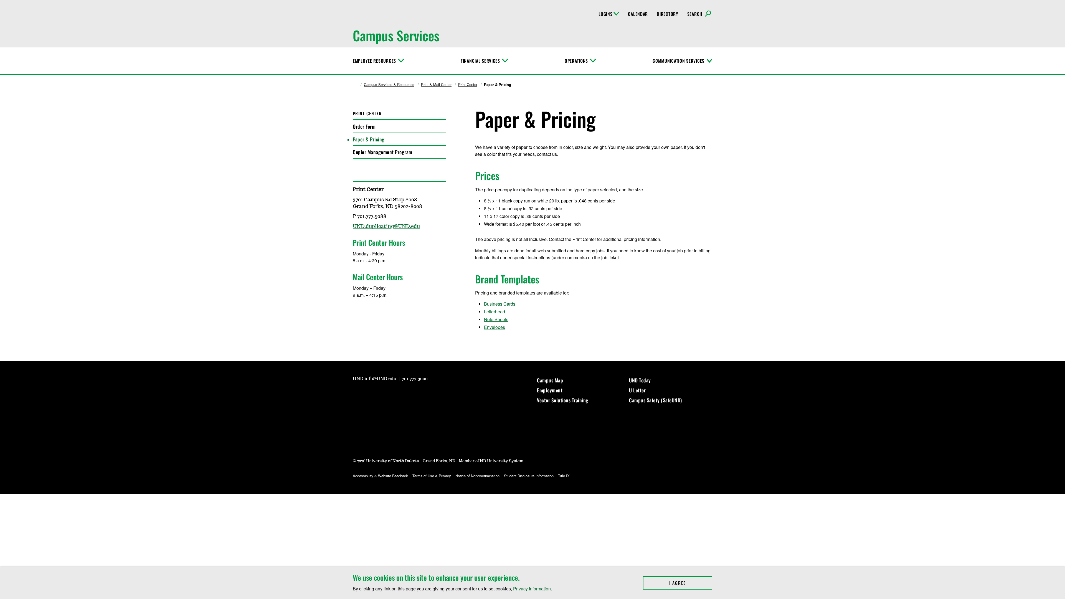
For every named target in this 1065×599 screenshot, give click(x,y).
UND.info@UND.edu (375, 379)
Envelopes (494, 327)
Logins (605, 14)
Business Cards (499, 304)
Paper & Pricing (369, 139)
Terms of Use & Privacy (431, 475)
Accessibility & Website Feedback (380, 475)
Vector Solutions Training (563, 400)
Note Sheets (496, 319)
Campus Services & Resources (389, 84)
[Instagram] (370, 394)
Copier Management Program (382, 152)
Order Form (364, 126)
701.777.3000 (415, 379)
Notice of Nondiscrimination (477, 475)
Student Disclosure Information (529, 475)
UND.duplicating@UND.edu (386, 226)
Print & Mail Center (436, 84)
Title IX (564, 475)
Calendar (638, 14)
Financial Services (480, 60)
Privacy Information (532, 588)
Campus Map (550, 380)
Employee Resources (374, 60)
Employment (549, 390)
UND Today (640, 380)
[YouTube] (357, 394)
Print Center (467, 84)
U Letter (637, 390)
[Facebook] (383, 394)
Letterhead (494, 311)
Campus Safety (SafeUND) (655, 400)
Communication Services (678, 60)
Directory (667, 14)
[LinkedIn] (396, 394)
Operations (576, 60)
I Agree (690, 583)
